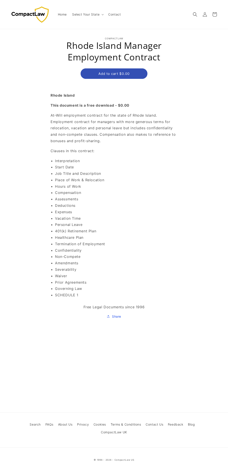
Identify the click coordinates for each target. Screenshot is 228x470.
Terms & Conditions (126, 424)
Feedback (175, 424)
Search (35, 424)
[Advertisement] (114, 354)
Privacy (83, 424)
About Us (65, 424)
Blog (191, 424)
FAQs (49, 424)
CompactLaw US (124, 459)
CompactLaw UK (114, 432)
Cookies (100, 424)
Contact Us (154, 424)
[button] (87, 14)
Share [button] (116, 316)
